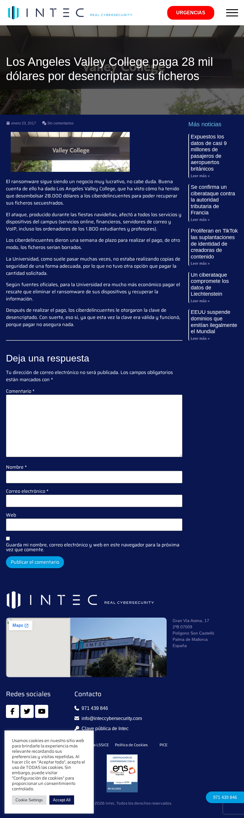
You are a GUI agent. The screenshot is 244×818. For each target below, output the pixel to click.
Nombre (16, 467)
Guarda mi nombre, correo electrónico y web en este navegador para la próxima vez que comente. (92, 547)
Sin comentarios (59, 123)
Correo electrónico (27, 491)
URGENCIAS (190, 12)
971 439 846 (225, 797)
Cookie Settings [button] (29, 800)
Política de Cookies (131, 745)
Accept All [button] (62, 800)
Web (11, 515)
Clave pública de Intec (105, 728)
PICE (163, 745)
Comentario (20, 391)
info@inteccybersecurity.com (112, 718)
